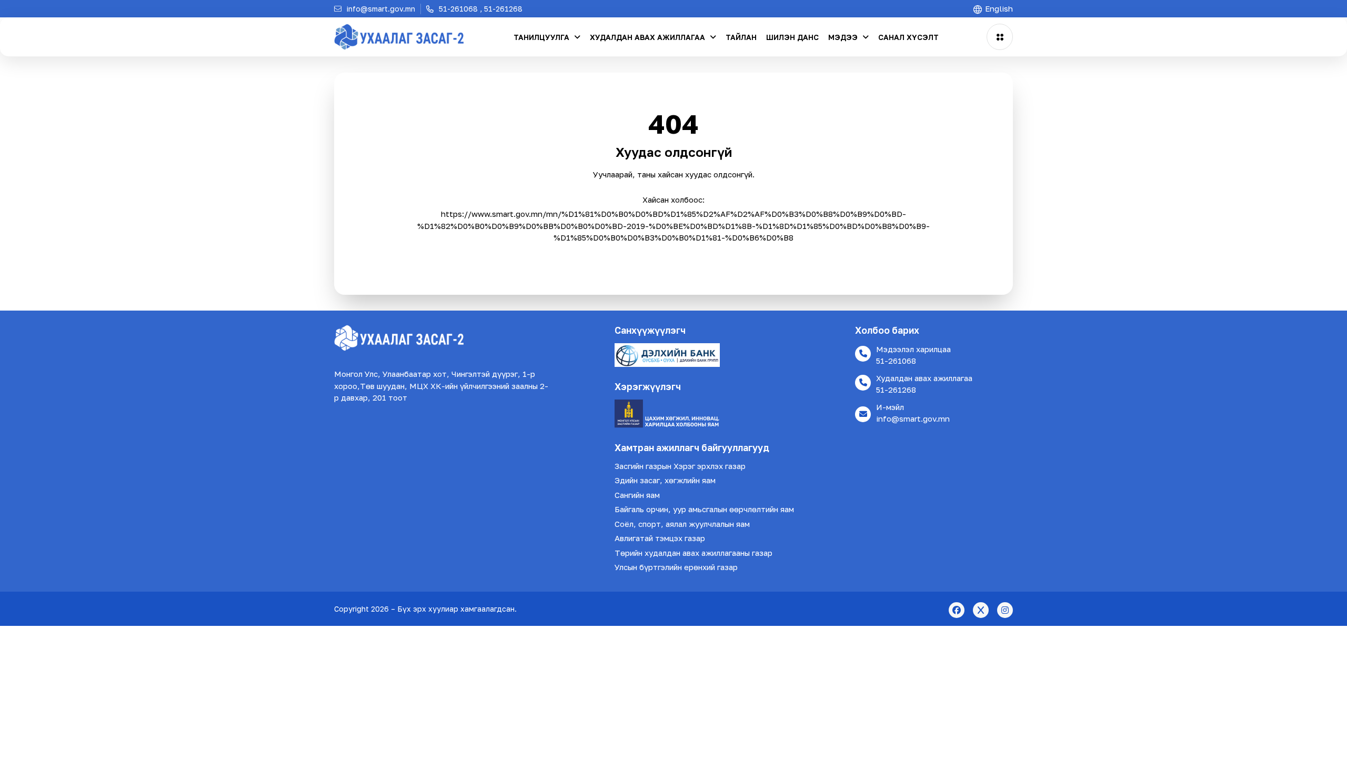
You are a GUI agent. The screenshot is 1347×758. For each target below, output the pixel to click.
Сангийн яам (637, 495)
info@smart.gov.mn (913, 418)
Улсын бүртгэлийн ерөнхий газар (676, 567)
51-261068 (896, 360)
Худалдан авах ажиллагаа (648, 37)
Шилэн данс (792, 37)
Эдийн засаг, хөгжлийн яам (665, 480)
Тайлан (741, 37)
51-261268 (896, 389)
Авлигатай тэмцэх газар (660, 538)
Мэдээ (844, 37)
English (998, 8)
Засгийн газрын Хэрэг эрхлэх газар (680, 466)
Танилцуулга (542, 37)
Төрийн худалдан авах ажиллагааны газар (693, 552)
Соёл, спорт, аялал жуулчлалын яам (682, 523)
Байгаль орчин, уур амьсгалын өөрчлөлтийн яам (704, 509)
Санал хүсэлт (908, 37)
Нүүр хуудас (674, 257)
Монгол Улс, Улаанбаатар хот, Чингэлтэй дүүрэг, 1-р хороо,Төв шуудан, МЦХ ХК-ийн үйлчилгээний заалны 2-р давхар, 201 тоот (441, 385)
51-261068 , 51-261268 (479, 8)
